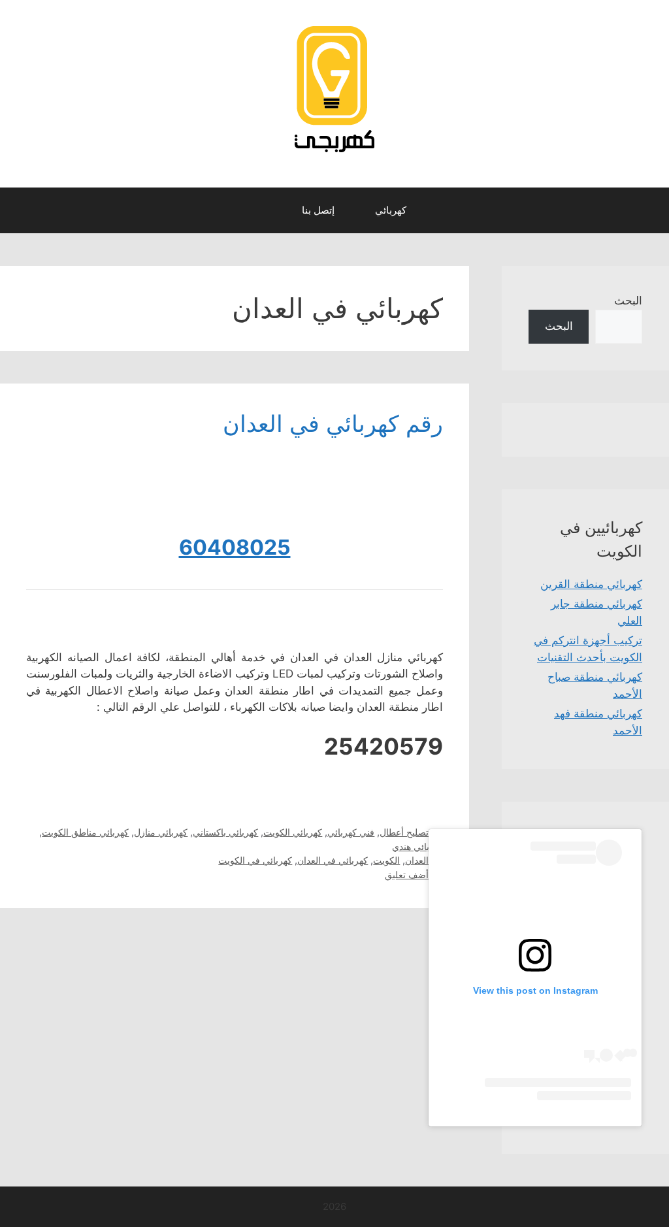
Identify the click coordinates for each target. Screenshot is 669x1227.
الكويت (386, 860)
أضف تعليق (407, 874)
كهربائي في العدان (332, 860)
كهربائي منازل (161, 832)
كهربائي (390, 210)
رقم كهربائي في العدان (333, 423)
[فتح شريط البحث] (269, 210)
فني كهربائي (350, 832)
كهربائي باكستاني (225, 832)
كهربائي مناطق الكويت (85, 832)
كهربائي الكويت (292, 832)
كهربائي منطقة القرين (591, 584)
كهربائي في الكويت (255, 860)
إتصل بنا (318, 210)
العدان (417, 860)
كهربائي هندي (417, 846)
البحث (628, 300)
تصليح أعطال (404, 832)
